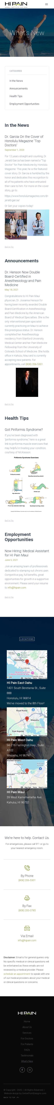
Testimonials (27, 1055)
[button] (46, 4)
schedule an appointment (17, 974)
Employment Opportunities (24, 103)
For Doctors (27, 1038)
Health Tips (16, 96)
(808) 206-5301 (34, 364)
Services (27, 1032)
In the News (16, 80)
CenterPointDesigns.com (34, 1093)
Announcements (19, 88)
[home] (15, 4)
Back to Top (9, 247)
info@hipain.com (17, 587)
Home (27, 1021)
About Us (27, 1027)
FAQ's (27, 1050)
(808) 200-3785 (27, 910)
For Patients (27, 1044)
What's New (27, 1061)
